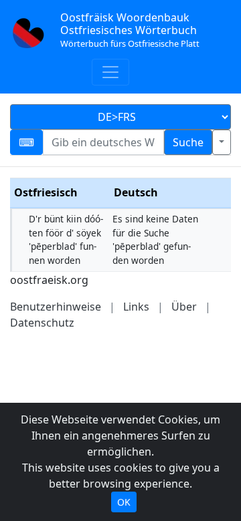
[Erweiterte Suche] (221, 142)
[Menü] (110, 72)
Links (136, 306)
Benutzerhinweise (55, 306)
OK (124, 502)
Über (184, 306)
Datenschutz (42, 322)
